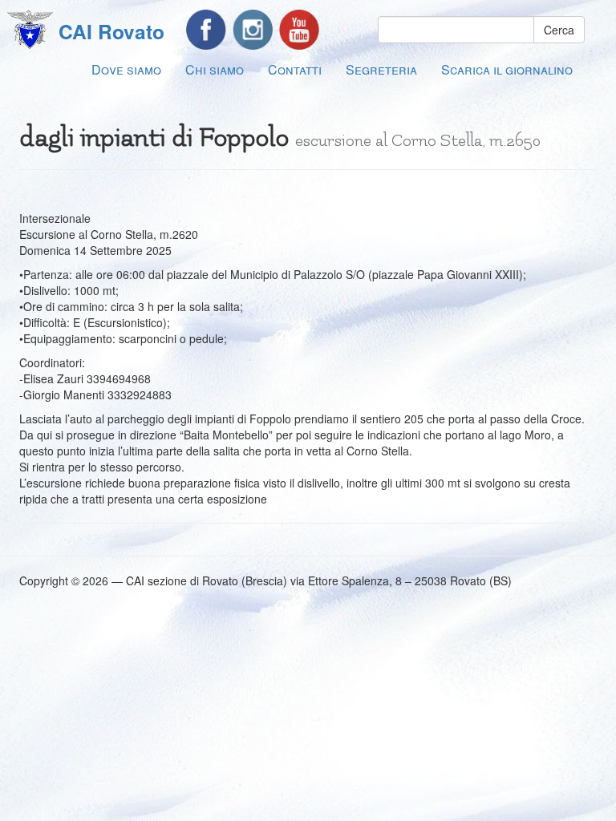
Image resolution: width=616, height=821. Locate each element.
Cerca (559, 30)
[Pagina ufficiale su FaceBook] (206, 30)
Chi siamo (214, 69)
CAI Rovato (111, 31)
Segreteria (381, 69)
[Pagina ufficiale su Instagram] (252, 30)
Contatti (295, 69)
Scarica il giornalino (507, 69)
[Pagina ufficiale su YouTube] (299, 30)
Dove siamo (126, 69)
